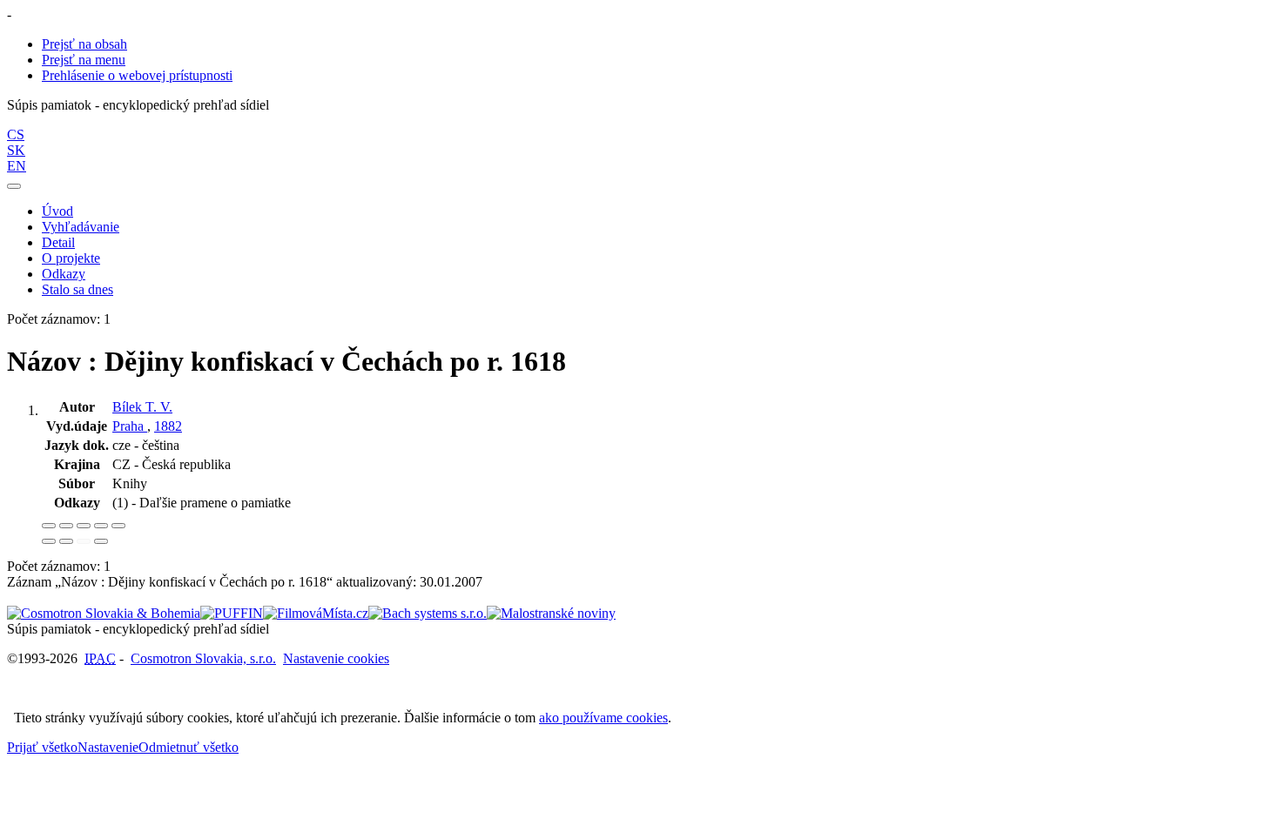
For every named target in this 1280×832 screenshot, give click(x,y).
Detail (58, 242)
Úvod (57, 211)
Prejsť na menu (83, 59)
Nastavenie (107, 747)
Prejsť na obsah (84, 44)
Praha (129, 426)
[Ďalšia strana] (101, 541)
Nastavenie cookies (336, 658)
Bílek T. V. (142, 406)
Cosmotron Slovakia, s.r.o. (203, 658)
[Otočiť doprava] (66, 541)
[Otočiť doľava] (49, 541)
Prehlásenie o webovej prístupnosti (137, 75)
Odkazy (63, 273)
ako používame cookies (603, 717)
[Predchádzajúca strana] (84, 541)
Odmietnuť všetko (188, 747)
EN (16, 165)
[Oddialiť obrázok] (66, 525)
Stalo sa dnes (77, 289)
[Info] (118, 525)
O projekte (71, 258)
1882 (168, 426)
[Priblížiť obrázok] (49, 525)
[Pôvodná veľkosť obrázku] (84, 525)
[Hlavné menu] (14, 186)
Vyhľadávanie (80, 226)
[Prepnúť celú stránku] (101, 525)
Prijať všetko (42, 747)
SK (16, 150)
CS (15, 134)
